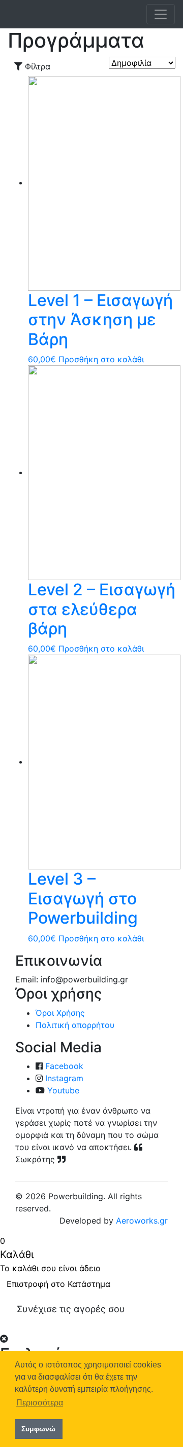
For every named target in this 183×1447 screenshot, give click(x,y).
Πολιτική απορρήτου (75, 1025)
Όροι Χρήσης (60, 1013)
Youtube (63, 1090)
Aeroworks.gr (142, 1220)
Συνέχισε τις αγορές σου (71, 1309)
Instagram (64, 1078)
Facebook (64, 1066)
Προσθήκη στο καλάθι (101, 359)
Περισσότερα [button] (39, 1402)
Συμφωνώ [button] (38, 1429)
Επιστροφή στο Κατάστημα (58, 1284)
